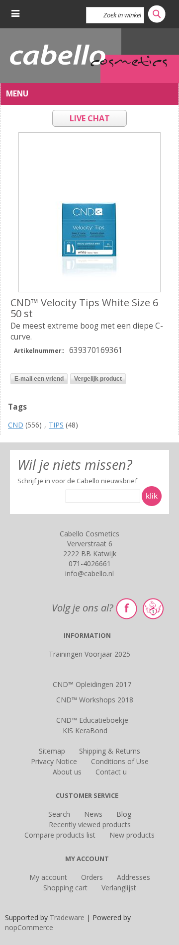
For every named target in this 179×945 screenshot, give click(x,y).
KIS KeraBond (85, 730)
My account (48, 877)
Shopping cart (65, 887)
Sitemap (52, 751)
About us (67, 771)
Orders (92, 877)
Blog (123, 814)
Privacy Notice (54, 761)
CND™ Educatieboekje (92, 720)
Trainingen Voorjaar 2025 (89, 654)
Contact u (111, 771)
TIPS (56, 425)
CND (15, 425)
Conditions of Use (120, 761)
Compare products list (59, 835)
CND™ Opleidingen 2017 (92, 684)
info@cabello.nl (89, 573)
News (93, 814)
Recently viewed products (90, 824)
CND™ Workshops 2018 (94, 699)
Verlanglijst (118, 887)
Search (59, 814)
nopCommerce (29, 927)
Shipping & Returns (109, 751)
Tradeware (68, 917)
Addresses (133, 877)
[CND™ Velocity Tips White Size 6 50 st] (89, 212)
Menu (17, 93)
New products (132, 835)
